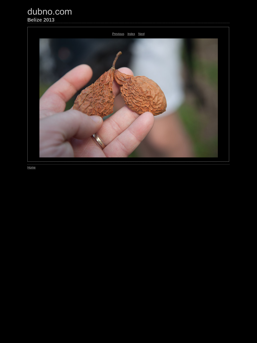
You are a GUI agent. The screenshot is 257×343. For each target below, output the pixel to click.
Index (131, 34)
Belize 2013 (40, 20)
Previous (118, 34)
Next (141, 34)
